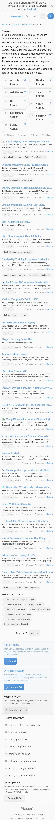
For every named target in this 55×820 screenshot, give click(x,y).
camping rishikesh (35, 604)
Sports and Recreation (21, 24)
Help (33, 815)
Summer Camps (41, 117)
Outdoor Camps (41, 82)
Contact (39, 815)
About (14, 815)
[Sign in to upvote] (5, 152)
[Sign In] (43, 16)
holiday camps (10, 315)
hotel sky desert (32, 588)
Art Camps (16, 92)
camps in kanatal (14, 604)
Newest (10, 135)
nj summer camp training (39, 275)
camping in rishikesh (41, 609)
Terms (27, 815)
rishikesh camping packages (19, 614)
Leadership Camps (16, 115)
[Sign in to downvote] (11, 152)
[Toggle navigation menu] (4, 16)
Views (23, 135)
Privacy (21, 815)
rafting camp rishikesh (16, 609)
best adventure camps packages (18, 180)
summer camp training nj (14, 275)
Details (49, 151)
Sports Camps (40, 94)
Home (5, 24)
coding (23, 315)
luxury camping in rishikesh (18, 619)
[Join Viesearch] (35, 16)
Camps (29, 151)
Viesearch (16, 16)
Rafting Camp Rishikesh (35, 157)
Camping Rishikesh (12, 157)
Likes (47, 135)
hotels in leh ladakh (12, 588)
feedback (32, 9)
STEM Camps (40, 106)
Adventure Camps (16, 82)
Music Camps (14, 127)
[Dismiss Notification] (52, 6)
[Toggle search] (27, 16)
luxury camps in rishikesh (17, 624)
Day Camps (14, 103)
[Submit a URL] (50, 16)
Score (35, 135)
